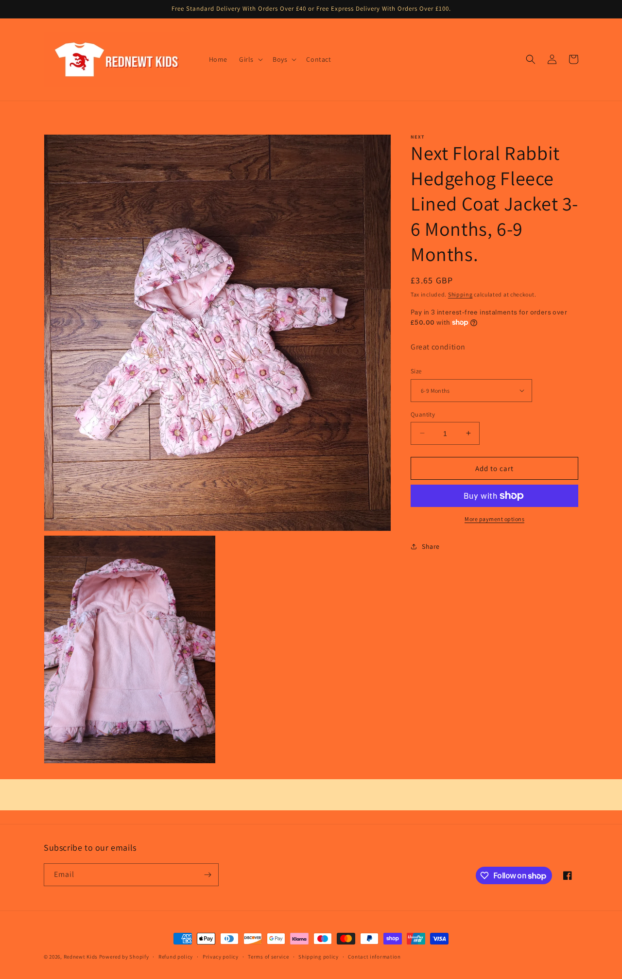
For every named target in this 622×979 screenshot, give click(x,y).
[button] (250, 59)
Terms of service (268, 956)
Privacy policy (221, 956)
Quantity (423, 414)
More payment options (494, 519)
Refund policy (175, 956)
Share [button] (431, 546)
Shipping (460, 294)
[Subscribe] (207, 874)
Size (416, 371)
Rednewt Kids (81, 956)
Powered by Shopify (124, 956)
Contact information (374, 956)
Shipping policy (318, 956)
